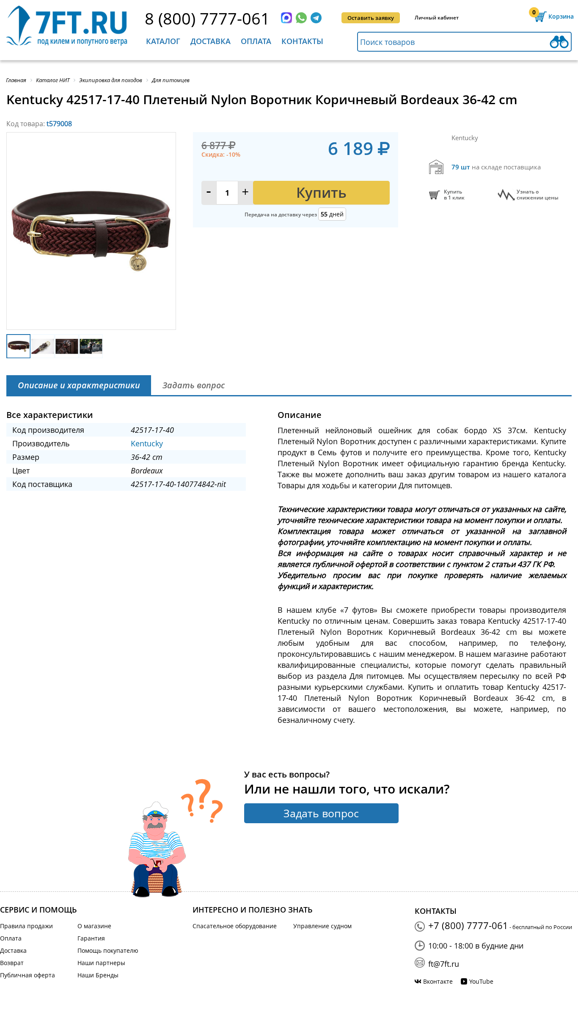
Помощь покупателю (107, 950)
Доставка (210, 41)
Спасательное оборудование (235, 926)
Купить (321, 192)
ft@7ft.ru (443, 963)
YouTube (481, 981)
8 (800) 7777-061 (207, 18)
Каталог (163, 41)
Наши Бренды (97, 975)
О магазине (94, 926)
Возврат (12, 963)
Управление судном (322, 926)
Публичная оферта (27, 975)
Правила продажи (26, 926)
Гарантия (91, 938)
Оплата (256, 41)
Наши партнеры (101, 963)
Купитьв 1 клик (454, 195)
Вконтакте (438, 981)
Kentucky (147, 443)
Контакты (302, 41)
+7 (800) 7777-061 (468, 925)
